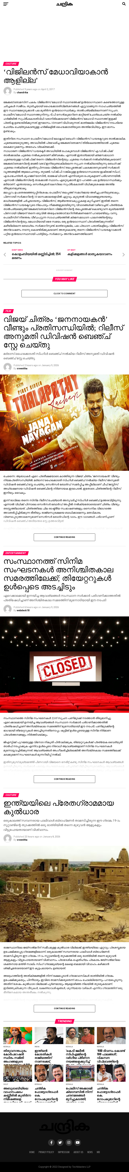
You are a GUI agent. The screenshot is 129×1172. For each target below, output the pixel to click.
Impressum (64, 1152)
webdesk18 (23, 610)
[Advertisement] (64, 36)
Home (32, 1152)
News (90, 1152)
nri (98, 1152)
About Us (78, 1152)
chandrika (22, 92)
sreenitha (22, 368)
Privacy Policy (46, 1152)
